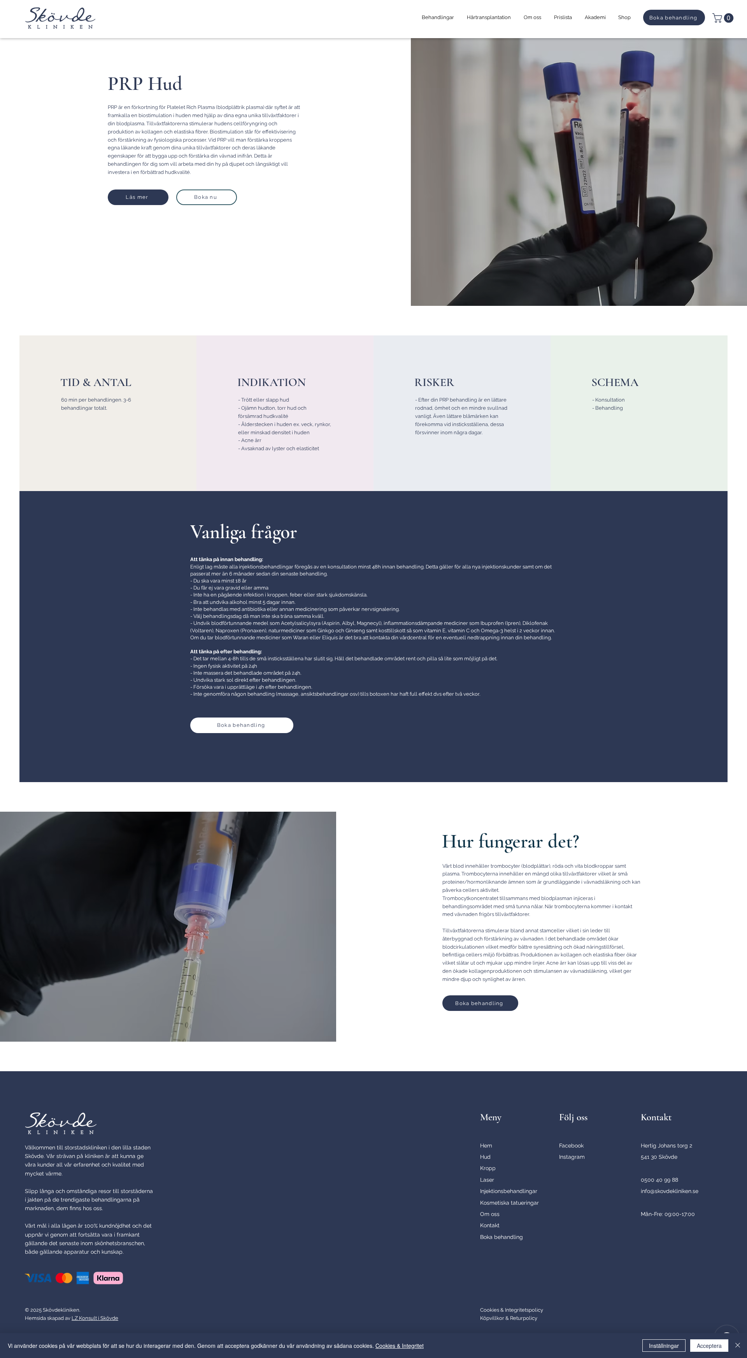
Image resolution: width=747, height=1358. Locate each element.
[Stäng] (737, 1345)
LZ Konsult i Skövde (95, 1318)
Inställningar (664, 1345)
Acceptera (709, 1345)
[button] (437, 17)
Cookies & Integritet (399, 1345)
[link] (724, 18)
